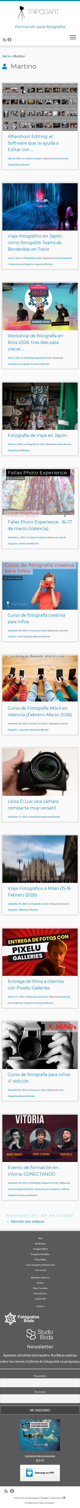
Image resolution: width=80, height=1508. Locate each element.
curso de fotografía (63, 257)
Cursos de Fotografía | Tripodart (35, 1497)
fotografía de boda (32, 1002)
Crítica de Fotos (40, 1293)
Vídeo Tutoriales (40, 1288)
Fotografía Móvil (40, 1248)
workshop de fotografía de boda (23, 363)
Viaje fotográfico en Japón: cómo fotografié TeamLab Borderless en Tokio (35, 243)
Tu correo (40, 1391)
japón (38, 264)
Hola (40, 1238)
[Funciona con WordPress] (64, 1496)
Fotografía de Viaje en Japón (37, 435)
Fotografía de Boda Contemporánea (40, 1455)
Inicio (6, 55)
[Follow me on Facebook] (10, 39)
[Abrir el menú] (73, 38)
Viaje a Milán (40, 1259)
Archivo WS (40, 1298)
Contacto (40, 1306)
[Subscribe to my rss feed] (5, 39)
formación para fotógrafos (21, 264)
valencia (23, 543)
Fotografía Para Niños (40, 1254)
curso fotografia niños (27, 636)
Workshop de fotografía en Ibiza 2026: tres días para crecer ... (35, 342)
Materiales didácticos (38, 996)
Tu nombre (40, 1375)
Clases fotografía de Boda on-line (40, 1264)
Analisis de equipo (33, 158)
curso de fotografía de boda (21, 1188)
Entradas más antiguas (25, 1220)
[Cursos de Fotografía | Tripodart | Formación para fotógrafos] (40, 13)
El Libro (40, 1282)
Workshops (40, 1243)
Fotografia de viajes (33, 257)
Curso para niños (39, 630)
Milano (22, 909)
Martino (25, 164)
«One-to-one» (40, 1270)
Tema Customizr (46, 1502)
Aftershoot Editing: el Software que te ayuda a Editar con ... (33, 143)
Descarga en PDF (44, 1472)
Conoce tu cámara (38, 537)
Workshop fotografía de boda (38, 357)
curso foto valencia (28, 729)
